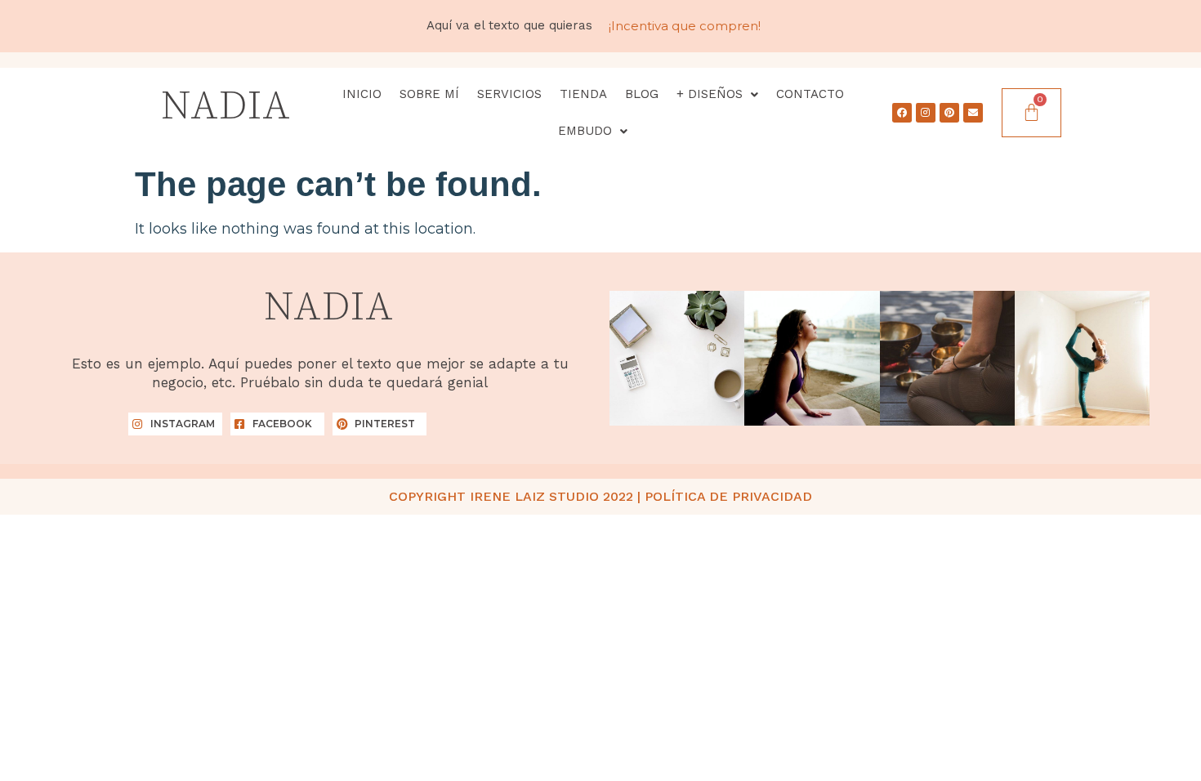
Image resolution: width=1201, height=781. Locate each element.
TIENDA (583, 94)
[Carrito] (1031, 113)
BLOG (642, 94)
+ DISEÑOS (709, 94)
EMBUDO (585, 130)
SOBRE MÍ (429, 94)
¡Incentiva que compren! (685, 25)
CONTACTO (810, 94)
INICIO (362, 94)
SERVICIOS (509, 94)
